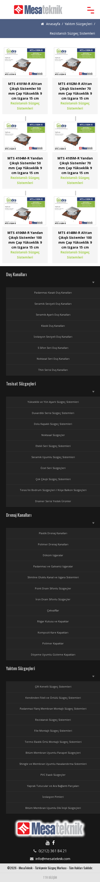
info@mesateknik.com (53, 858)
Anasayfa (52, 24)
